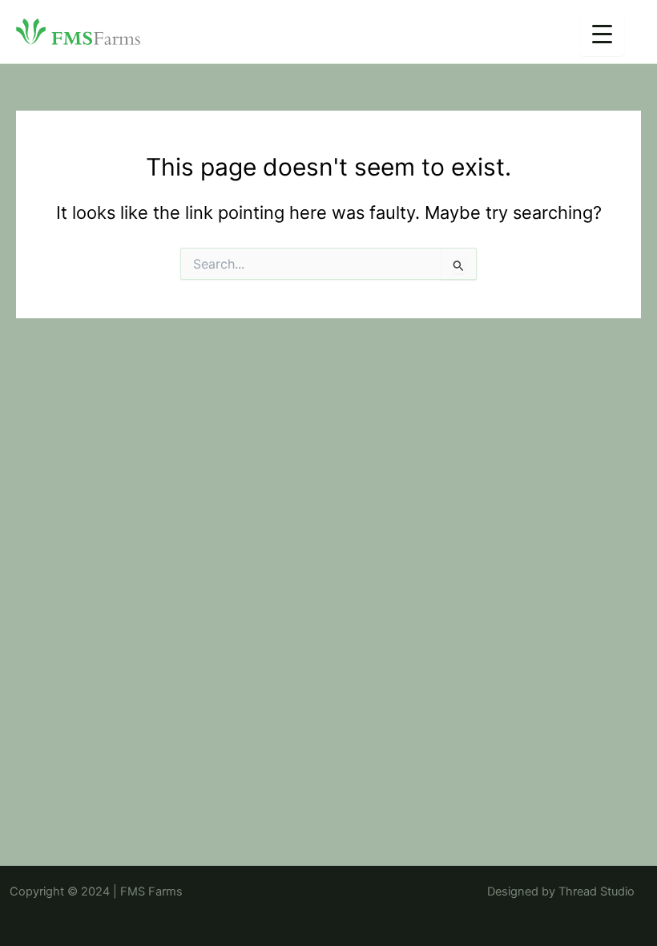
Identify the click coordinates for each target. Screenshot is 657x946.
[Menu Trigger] (602, 34)
